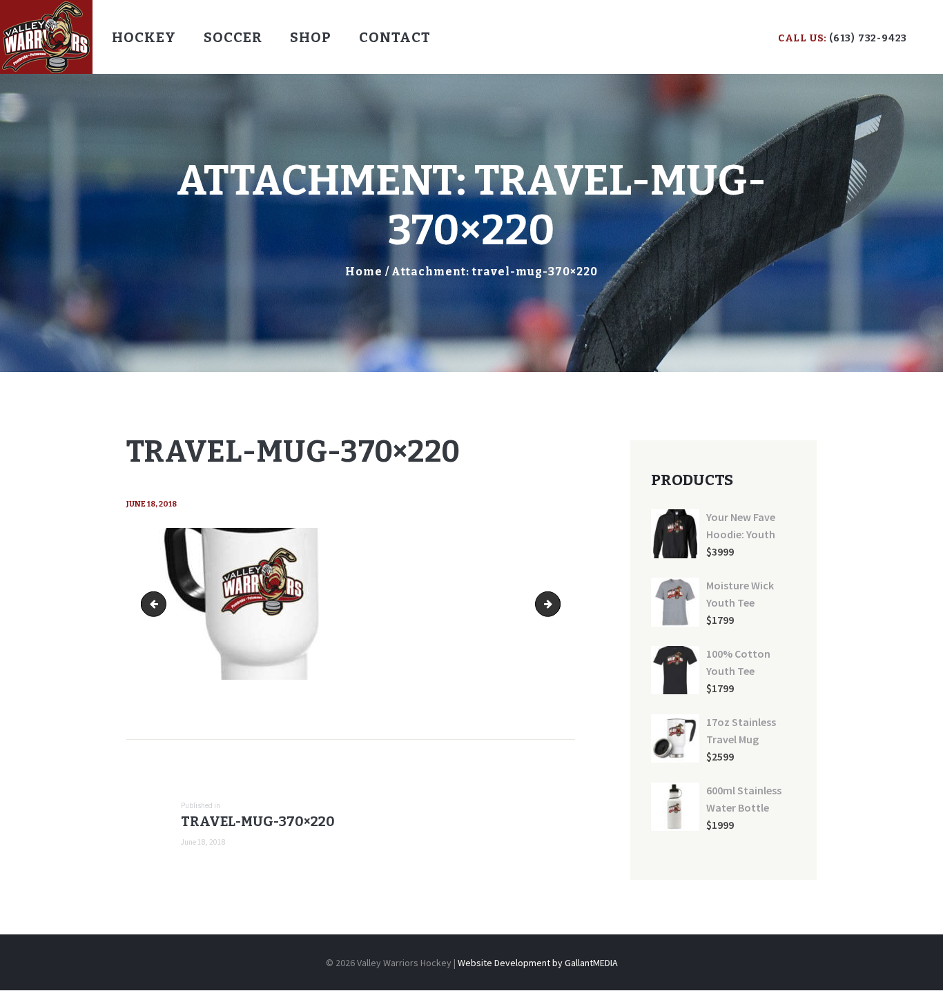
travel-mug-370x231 (555, 604)
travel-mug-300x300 (156, 604)
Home (363, 271)
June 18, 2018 (151, 504)
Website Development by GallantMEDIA (538, 962)
